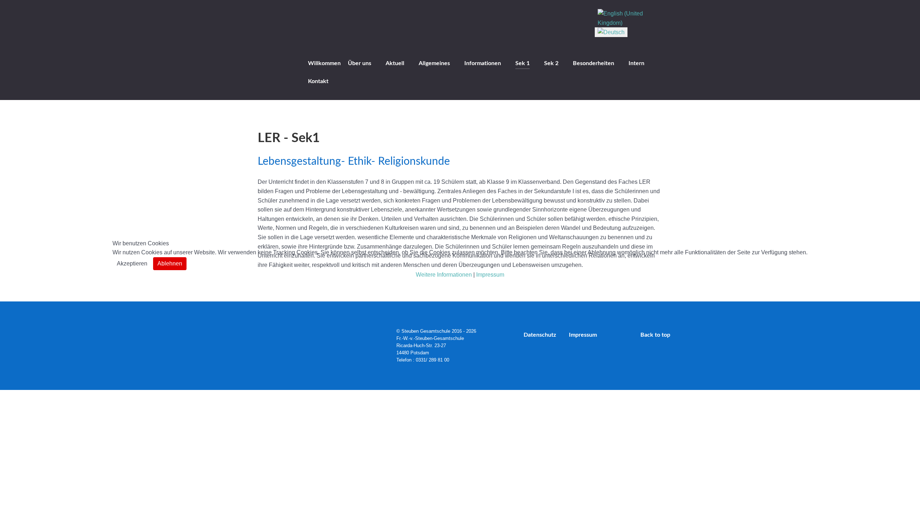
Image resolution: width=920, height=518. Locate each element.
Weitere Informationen (444, 275)
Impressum (490, 275)
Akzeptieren (132, 263)
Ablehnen (169, 263)
